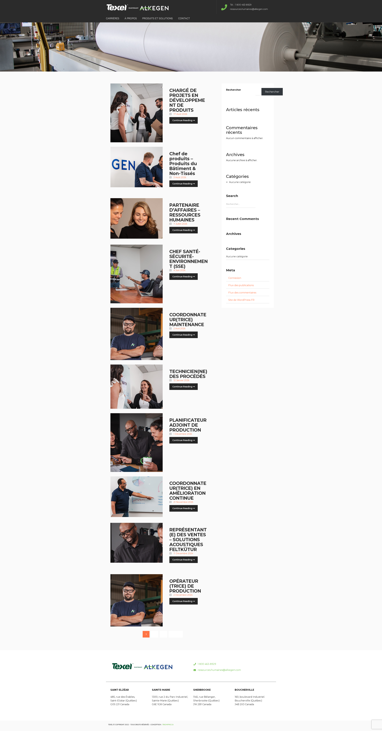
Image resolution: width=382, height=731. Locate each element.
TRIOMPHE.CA (168, 725)
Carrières (112, 18)
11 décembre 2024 (183, 553)
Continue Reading (182, 120)
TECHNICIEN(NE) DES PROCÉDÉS (188, 374)
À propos (131, 18)
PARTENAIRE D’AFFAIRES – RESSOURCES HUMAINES (184, 212)
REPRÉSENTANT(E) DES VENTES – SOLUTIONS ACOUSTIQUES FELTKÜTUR (188, 539)
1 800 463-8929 (207, 664)
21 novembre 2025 (183, 502)
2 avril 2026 (179, 328)
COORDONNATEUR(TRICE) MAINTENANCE (187, 319)
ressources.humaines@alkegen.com (219, 670)
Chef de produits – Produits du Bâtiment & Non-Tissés (183, 163)
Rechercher (233, 89)
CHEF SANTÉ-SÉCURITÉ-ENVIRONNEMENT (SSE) (188, 259)
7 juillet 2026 (180, 224)
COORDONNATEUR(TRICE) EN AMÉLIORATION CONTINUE (187, 491)
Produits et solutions (157, 18)
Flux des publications (241, 285)
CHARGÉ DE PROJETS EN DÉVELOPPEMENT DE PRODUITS (187, 100)
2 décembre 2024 (182, 595)
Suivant (176, 634)
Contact (184, 18)
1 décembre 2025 (182, 434)
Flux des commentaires (242, 292)
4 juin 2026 (179, 270)
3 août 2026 (179, 177)
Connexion (234, 278)
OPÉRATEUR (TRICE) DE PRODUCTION (185, 586)
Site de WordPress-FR (241, 300)
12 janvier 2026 (181, 380)
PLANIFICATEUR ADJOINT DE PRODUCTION (188, 425)
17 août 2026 (180, 114)
